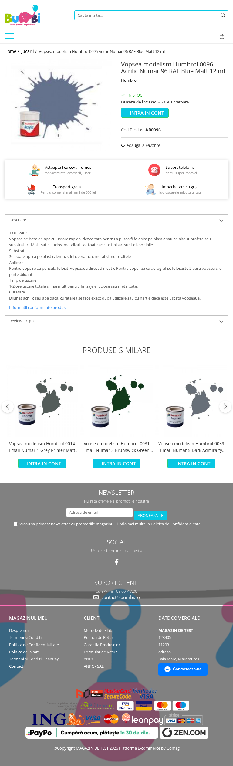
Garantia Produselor (102, 644)
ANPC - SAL (94, 666)
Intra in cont (146, 113)
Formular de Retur (100, 652)
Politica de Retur (98, 637)
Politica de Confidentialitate (176, 524)
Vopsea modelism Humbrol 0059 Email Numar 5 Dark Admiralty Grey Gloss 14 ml (191, 447)
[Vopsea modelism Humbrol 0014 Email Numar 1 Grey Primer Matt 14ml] (42, 401)
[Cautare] (223, 15)
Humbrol (129, 80)
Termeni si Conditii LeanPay (34, 659)
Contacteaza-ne (187, 669)
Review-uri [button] (21, 321)
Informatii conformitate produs (37, 307)
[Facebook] (116, 562)
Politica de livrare (24, 652)
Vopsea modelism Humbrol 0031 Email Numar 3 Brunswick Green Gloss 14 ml (116, 447)
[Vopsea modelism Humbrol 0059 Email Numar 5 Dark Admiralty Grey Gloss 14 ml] (191, 401)
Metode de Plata (98, 630)
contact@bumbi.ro (120, 597)
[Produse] (10, 37)
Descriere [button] (17, 219)
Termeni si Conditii (25, 637)
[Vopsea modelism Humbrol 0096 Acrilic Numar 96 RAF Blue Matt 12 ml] (58, 105)
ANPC (89, 659)
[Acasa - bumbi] (35, 15)
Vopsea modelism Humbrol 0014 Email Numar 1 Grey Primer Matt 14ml (42, 447)
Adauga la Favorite (142, 145)
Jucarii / (29, 51)
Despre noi (19, 630)
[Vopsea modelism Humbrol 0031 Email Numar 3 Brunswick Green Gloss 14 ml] (116, 401)
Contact (16, 666)
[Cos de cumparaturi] (221, 36)
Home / (12, 51)
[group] (58, 105)
